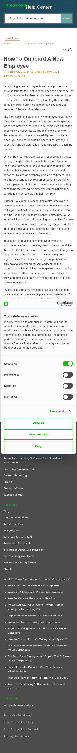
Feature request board (19, 556)
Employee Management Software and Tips (34, 615)
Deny (38, 446)
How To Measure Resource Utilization (31, 598)
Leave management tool (19, 469)
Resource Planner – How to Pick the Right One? (37, 677)
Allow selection (38, 434)
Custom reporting (15, 475)
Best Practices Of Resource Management (33, 585)
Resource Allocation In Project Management (35, 592)
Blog (6, 511)
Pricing (8, 481)
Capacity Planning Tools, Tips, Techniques (33, 622)
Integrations (11, 530)
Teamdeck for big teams (20, 562)
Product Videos (13, 488)
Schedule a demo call (18, 536)
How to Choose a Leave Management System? (37, 639)
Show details (58, 411)
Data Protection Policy (18, 722)
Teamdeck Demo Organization (24, 549)
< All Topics (12, 38)
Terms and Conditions (18, 715)
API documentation (16, 517)
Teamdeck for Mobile (18, 543)
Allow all (38, 422)
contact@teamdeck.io (18, 705)
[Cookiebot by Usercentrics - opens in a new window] (57, 303)
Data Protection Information (22, 729)
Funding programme (16, 736)
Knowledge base (14, 524)
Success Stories (14, 494)
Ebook (8, 569)
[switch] (68, 375)
